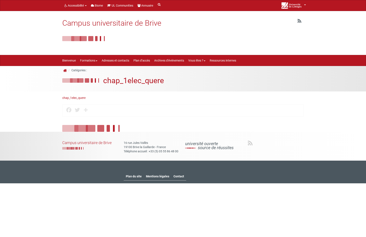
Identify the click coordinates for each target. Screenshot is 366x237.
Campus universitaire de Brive (111, 23)
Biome (98, 5)
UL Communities (122, 5)
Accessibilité (76, 5)
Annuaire (147, 5)
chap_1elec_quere (74, 98)
